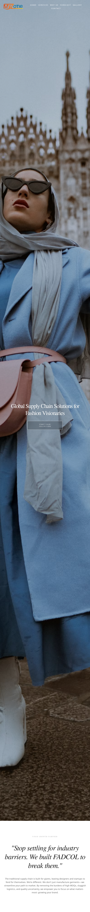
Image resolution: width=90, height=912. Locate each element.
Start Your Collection (45, 425)
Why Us (54, 5)
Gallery (77, 5)
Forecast (65, 5)
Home (33, 5)
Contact (56, 8)
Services (43, 5)
